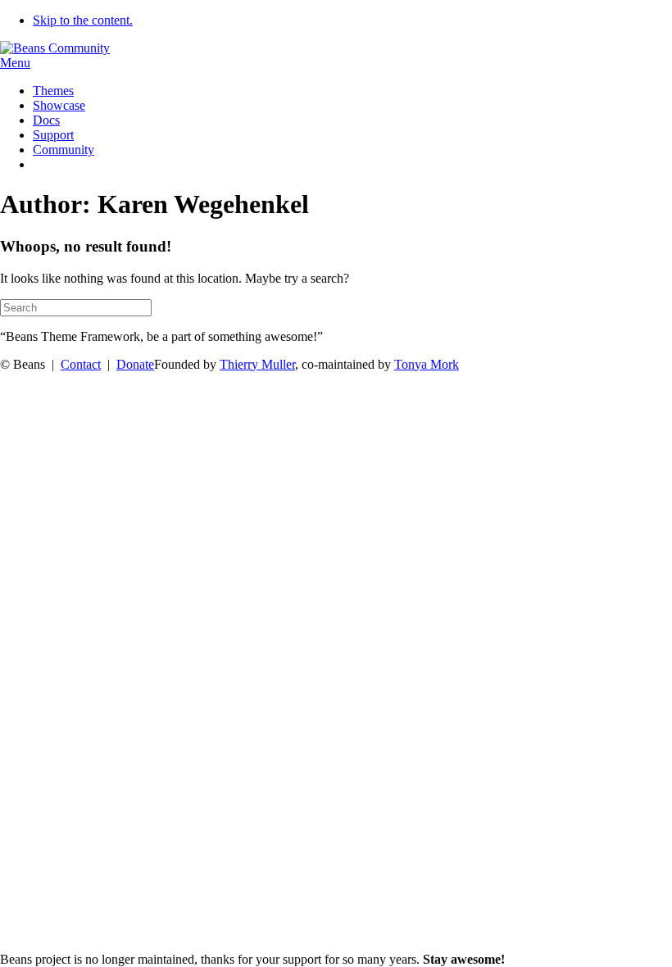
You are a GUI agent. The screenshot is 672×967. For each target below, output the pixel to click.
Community (63, 150)
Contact (81, 364)
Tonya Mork (426, 364)
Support (53, 135)
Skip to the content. (83, 20)
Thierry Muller (257, 364)
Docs (46, 120)
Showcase (59, 105)
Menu (15, 63)
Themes (53, 91)
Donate (135, 364)
